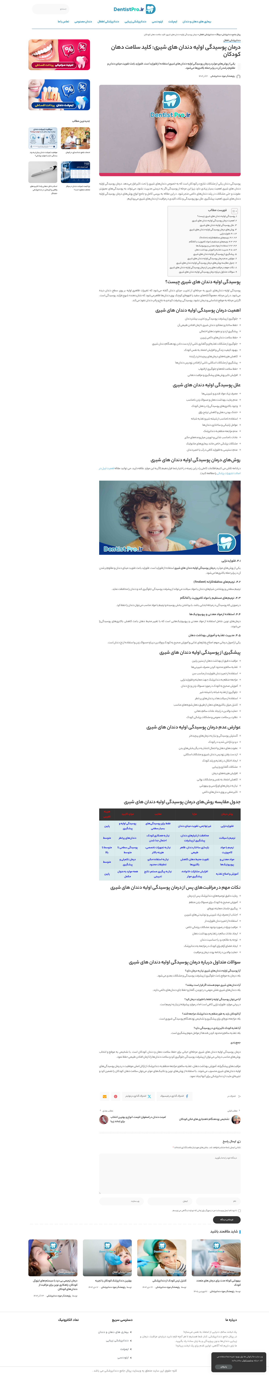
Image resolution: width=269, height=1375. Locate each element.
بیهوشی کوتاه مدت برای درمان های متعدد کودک (218, 1283)
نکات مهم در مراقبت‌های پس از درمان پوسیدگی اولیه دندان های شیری (202, 268)
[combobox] (50, 9)
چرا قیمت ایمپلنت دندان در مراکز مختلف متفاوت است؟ (78, 188)
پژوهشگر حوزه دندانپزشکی (222, 76)
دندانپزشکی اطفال (232, 40)
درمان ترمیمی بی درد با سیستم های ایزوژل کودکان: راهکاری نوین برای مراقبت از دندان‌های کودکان (55, 1285)
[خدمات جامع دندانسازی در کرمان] (75, 138)
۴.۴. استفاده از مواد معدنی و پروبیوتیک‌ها (214, 246)
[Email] (104, 1096)
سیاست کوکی (247, 1360)
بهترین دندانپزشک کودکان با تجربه (113, 1281)
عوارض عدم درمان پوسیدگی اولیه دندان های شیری (211, 259)
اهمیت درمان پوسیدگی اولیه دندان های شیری (213, 221)
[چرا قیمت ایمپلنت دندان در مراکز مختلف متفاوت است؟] (75, 172)
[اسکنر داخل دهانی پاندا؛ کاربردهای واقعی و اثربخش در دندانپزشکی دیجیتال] (42, 172)
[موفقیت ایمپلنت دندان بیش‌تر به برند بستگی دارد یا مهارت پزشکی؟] (42, 138)
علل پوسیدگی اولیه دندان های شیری (217, 225)
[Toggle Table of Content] (233, 211)
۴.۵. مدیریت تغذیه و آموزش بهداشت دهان (213, 250)
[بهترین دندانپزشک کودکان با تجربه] (107, 1257)
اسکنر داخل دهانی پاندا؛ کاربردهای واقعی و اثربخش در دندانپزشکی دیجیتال (43, 190)
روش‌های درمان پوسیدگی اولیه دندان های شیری (211, 230)
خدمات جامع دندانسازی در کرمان (78, 152)
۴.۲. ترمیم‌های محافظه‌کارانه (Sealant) (216, 238)
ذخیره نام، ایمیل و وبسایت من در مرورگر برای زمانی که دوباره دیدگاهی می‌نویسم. (204, 1210)
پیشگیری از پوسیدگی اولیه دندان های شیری (213, 254)
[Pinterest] (115, 1096)
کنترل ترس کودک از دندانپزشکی (169, 1281)
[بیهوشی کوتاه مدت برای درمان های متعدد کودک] (216, 1257)
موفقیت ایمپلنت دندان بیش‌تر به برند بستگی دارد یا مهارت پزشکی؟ (43, 154)
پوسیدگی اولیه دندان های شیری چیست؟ (216, 216)
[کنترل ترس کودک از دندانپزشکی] (161, 1257)
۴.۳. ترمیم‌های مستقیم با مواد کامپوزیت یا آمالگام (210, 242)
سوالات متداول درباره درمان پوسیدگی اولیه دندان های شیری (207, 272)
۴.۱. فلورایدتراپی (226, 234)
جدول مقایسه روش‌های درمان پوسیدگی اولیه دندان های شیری (205, 263)
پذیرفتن (224, 1367)
